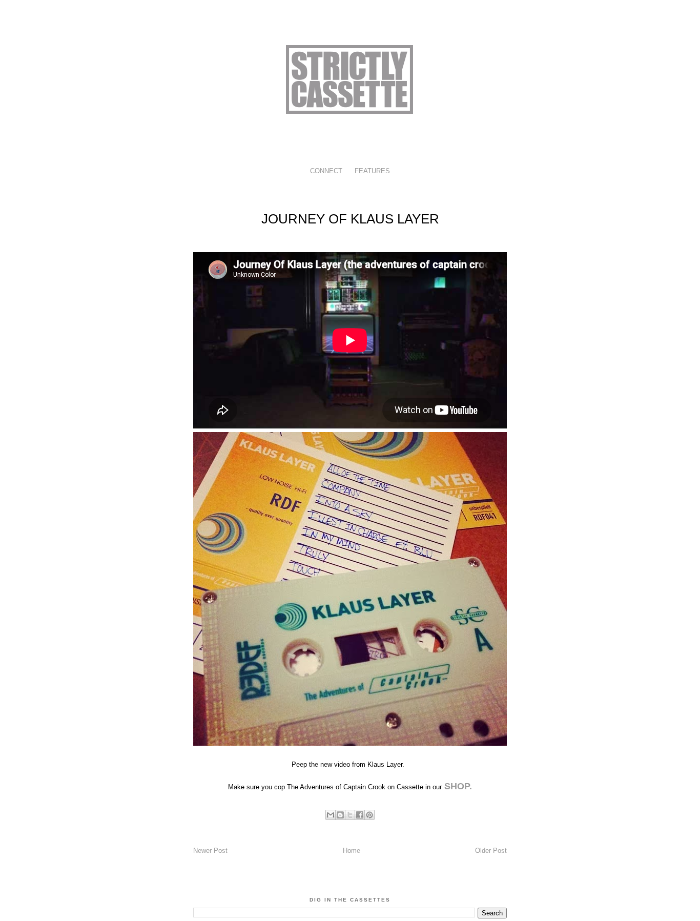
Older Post (491, 850)
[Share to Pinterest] (369, 815)
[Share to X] (350, 815)
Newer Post (210, 850)
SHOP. (457, 786)
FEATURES (372, 171)
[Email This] (330, 815)
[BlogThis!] (340, 815)
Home (351, 850)
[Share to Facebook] (360, 815)
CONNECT (326, 171)
